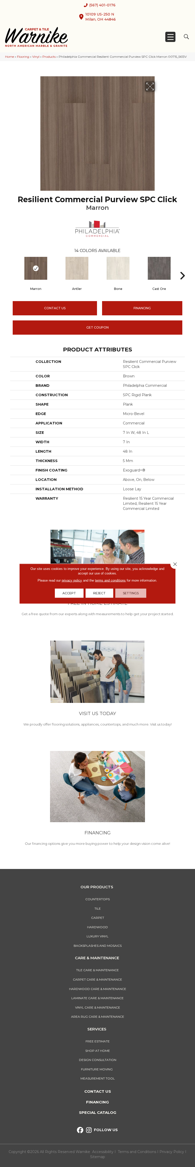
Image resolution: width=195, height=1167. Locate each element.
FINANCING (142, 308)
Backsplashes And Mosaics (98, 946)
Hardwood (97, 927)
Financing (97, 1102)
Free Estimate (98, 1041)
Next (182, 268)
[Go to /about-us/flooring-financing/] (97, 799)
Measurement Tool (97, 1078)
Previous (13, 268)
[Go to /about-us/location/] (97, 684)
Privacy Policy (172, 1151)
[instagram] (89, 1130)
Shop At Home (97, 1051)
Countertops (97, 899)
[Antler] (77, 268)
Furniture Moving (97, 1069)
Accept (69, 593)
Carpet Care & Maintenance (97, 979)
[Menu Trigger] (170, 37)
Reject (99, 593)
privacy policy (72, 580)
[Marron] (35, 268)
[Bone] (118, 268)
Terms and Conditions (137, 1151)
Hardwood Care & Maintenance (97, 989)
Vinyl (35, 56)
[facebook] (80, 1130)
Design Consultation (97, 1060)
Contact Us (55, 308)
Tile (97, 908)
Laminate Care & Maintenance (97, 998)
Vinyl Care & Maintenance (97, 1007)
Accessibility (102, 1151)
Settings (131, 593)
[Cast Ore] (159, 268)
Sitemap (97, 1157)
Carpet (97, 918)
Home (9, 56)
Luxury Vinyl (97, 936)
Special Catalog (97, 1112)
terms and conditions (110, 580)
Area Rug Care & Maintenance (97, 1016)
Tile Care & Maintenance (97, 970)
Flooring (23, 56)
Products (49, 56)
